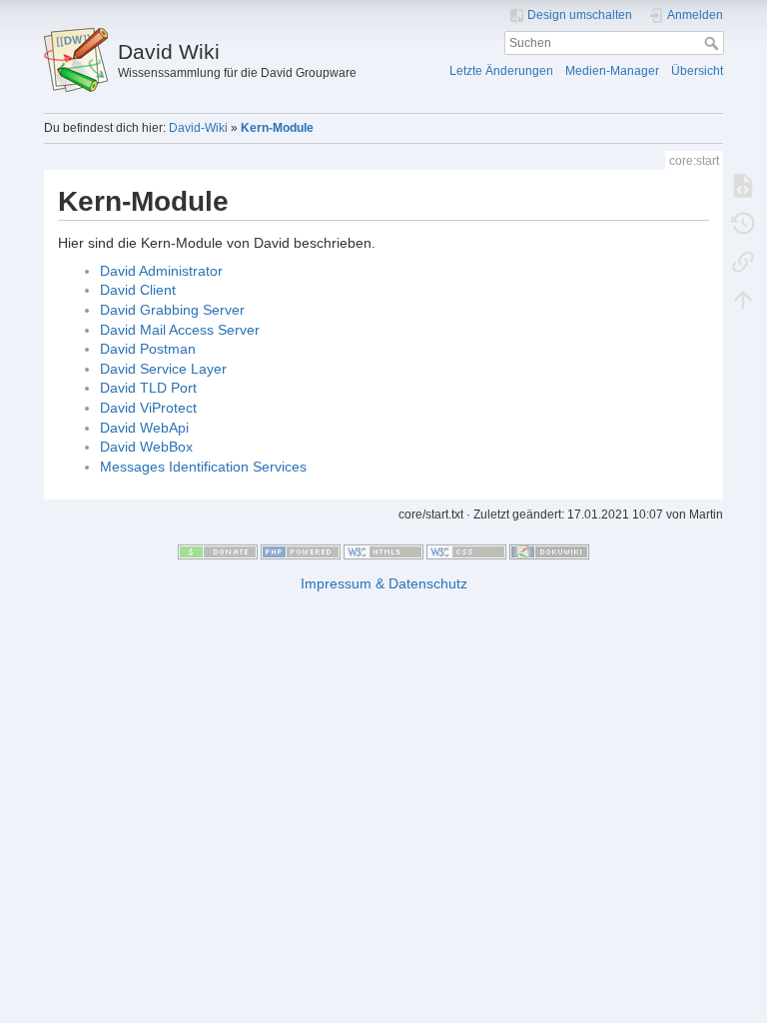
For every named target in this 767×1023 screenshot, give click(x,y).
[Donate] (218, 550)
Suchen (713, 43)
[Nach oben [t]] (743, 299)
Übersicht (697, 71)
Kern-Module (277, 128)
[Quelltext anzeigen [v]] (743, 185)
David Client (138, 290)
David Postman (148, 349)
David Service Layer (163, 369)
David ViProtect (148, 408)
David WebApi (144, 428)
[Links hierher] (743, 261)
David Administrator (161, 271)
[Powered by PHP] (301, 550)
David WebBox (146, 447)
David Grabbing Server (172, 310)
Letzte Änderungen (501, 71)
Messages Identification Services (203, 467)
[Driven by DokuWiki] (549, 550)
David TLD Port (148, 388)
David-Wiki (198, 128)
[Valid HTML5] (383, 550)
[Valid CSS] (466, 550)
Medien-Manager (612, 71)
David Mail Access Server (180, 330)
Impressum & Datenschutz (384, 583)
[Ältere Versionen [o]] (743, 223)
